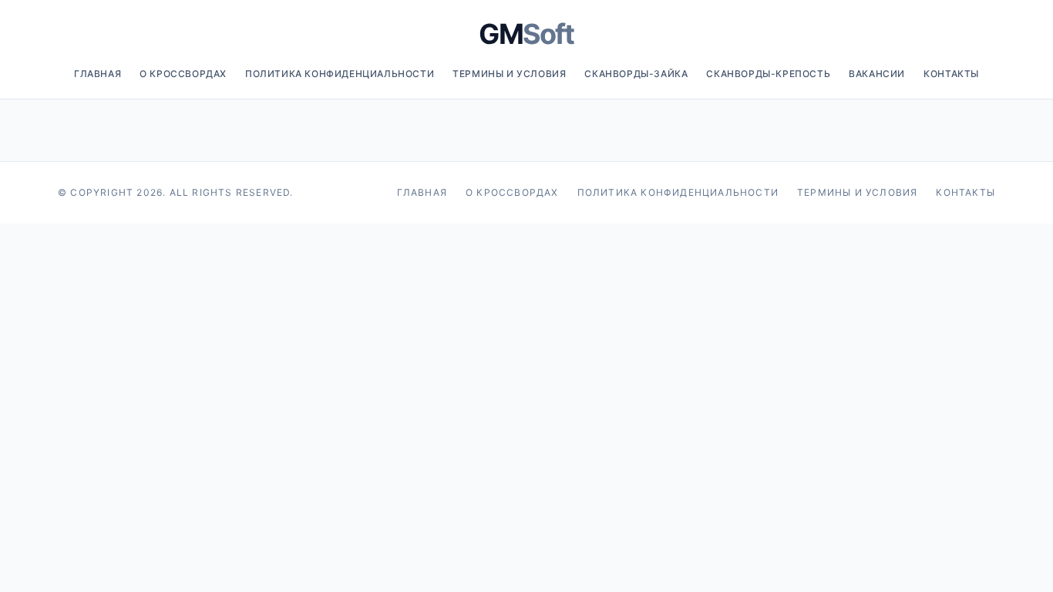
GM (526, 33)
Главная (97, 73)
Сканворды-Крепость (768, 73)
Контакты (951, 73)
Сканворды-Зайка (636, 73)
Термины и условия (509, 73)
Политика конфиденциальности (339, 73)
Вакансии (877, 73)
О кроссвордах (183, 73)
